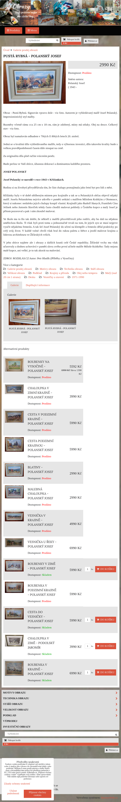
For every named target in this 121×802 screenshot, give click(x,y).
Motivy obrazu (48, 268)
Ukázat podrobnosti (13, 792)
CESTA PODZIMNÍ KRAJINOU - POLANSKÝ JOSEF (40, 445)
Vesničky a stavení (54, 277)
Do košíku (107, 569)
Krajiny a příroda (59, 273)
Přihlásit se (92, 41)
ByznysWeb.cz (109, 797)
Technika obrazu (73, 268)
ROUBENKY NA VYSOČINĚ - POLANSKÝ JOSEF (40, 366)
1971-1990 (78, 277)
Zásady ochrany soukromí (17, 783)
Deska (31, 277)
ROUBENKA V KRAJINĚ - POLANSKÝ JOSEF (40, 669)
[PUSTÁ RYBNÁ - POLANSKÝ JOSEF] (34, 83)
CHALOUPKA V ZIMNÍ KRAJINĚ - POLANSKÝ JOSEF (40, 392)
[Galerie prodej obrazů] (60, 24)
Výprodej (10, 721)
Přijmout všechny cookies (37, 793)
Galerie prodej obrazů (19, 268)
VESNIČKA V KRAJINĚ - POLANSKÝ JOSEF (40, 520)
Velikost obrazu (16, 273)
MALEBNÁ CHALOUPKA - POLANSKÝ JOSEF (40, 493)
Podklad (37, 273)
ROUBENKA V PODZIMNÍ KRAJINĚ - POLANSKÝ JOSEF (42, 590)
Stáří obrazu (97, 268)
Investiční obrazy (17, 726)
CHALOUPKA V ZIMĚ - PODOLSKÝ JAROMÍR (41, 642)
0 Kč (65, 43)
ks (92, 569)
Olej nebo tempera (87, 273)
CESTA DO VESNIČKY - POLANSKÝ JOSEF (40, 616)
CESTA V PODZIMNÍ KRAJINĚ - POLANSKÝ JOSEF (42, 419)
